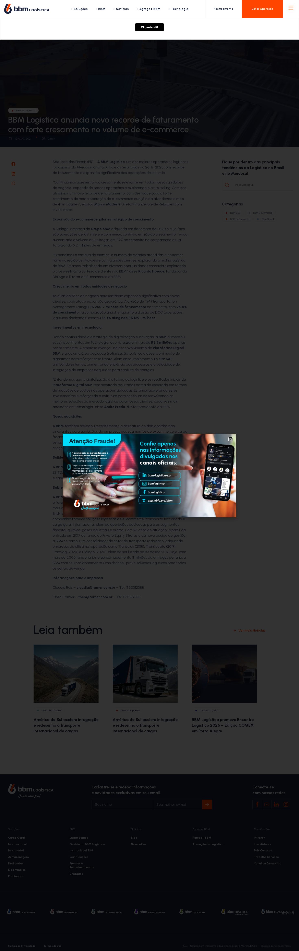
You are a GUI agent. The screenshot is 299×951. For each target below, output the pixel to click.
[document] (149, 475)
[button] (230, 439)
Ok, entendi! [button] (149, 27)
